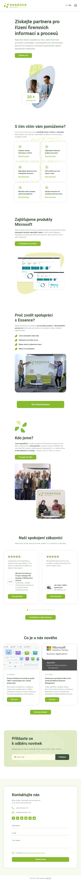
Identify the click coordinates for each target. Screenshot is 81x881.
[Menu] (75, 5)
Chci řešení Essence (40, 404)
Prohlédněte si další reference (40, 617)
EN (70, 5)
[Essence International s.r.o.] (15, 5)
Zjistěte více (23, 55)
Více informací (17, 596)
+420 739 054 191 (22, 808)
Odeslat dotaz (40, 859)
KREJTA (48, 878)
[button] (27, 610)
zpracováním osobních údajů (35, 853)
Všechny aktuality (40, 712)
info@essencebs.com (23, 812)
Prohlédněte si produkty (28, 244)
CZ (66, 5)
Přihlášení (62, 757)
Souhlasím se (30, 853)
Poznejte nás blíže (25, 457)
